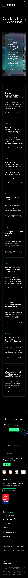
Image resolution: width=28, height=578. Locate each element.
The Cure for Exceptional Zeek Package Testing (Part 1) (14, 164)
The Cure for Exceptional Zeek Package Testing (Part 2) (14, 130)
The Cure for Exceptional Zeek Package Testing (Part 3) (14, 95)
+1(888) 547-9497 (17, 2)
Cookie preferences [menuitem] (8, 546)
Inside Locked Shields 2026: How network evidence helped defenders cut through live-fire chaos (13, 305)
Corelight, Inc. (11, 562)
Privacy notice (11, 460)
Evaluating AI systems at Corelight (14, 198)
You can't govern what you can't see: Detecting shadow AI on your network (13, 339)
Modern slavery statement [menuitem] (10, 555)
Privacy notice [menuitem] (20, 546)
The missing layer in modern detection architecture (13, 270)
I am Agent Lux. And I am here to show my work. (14, 233)
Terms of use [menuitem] (6, 550)
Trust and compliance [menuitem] (19, 550)
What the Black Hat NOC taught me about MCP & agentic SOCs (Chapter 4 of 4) (14, 374)
